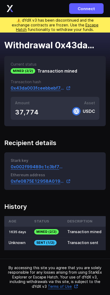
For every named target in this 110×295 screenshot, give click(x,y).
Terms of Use (60, 286)
